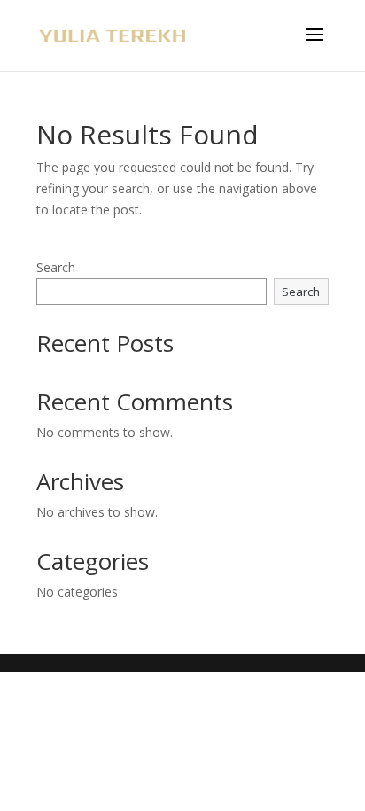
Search (55, 267)
